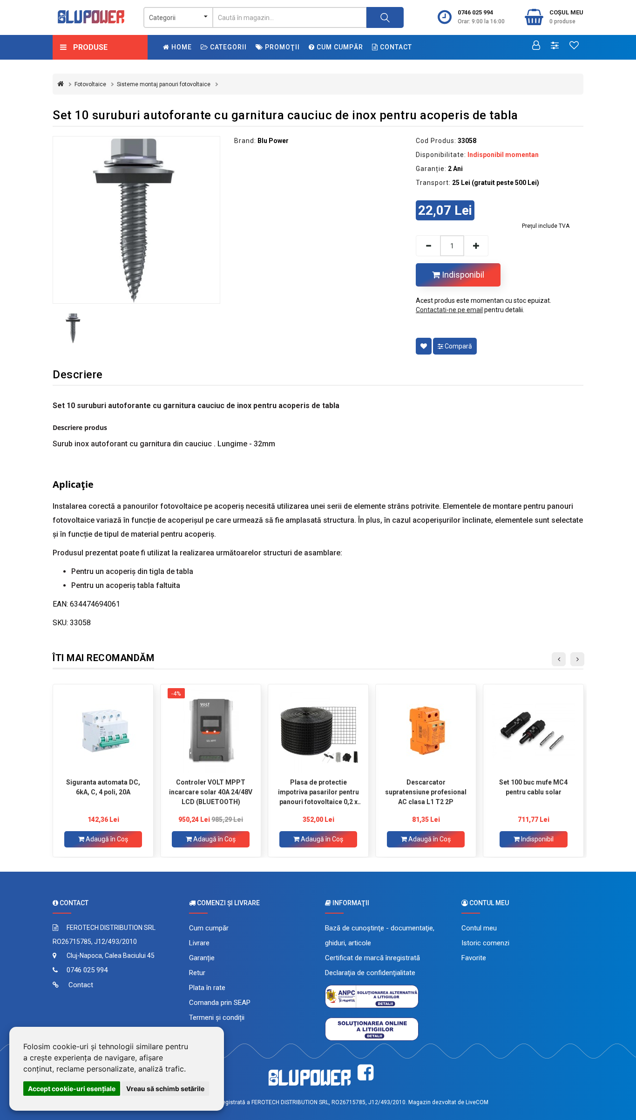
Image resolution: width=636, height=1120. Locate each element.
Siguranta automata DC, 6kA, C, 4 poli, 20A (103, 787)
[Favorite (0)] (574, 46)
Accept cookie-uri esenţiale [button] (71, 1089)
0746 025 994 (475, 12)
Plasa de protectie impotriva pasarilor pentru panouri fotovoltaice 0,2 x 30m (318, 792)
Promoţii (281, 47)
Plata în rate (207, 987)
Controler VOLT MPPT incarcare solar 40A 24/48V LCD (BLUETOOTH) (210, 792)
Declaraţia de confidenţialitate (370, 973)
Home (180, 47)
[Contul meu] (536, 46)
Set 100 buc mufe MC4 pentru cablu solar (533, 787)
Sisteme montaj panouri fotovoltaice (163, 84)
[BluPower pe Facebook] (365, 1073)
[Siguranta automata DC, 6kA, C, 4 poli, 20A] (103, 731)
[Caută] (385, 17)
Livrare (199, 943)
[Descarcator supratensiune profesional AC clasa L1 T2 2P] (425, 731)
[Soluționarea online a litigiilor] (372, 1028)
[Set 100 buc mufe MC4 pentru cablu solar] (533, 731)
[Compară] (555, 46)
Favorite (473, 958)
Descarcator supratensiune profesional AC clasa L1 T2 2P (426, 792)
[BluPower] (91, 16)
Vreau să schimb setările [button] (165, 1089)
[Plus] (476, 245)
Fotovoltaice (90, 84)
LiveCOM (477, 1102)
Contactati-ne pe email (449, 310)
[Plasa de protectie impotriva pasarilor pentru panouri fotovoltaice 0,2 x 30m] (318, 731)
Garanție (202, 958)
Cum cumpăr (339, 47)
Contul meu (479, 928)
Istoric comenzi (485, 943)
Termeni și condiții (216, 1017)
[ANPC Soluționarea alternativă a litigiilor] (372, 996)
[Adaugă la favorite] (424, 346)
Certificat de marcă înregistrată (372, 958)
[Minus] (428, 245)
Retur (197, 973)
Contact (395, 47)
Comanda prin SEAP (219, 1002)
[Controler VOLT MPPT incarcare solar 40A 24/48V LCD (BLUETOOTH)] (210, 731)
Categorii (227, 47)
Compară (457, 346)
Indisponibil (462, 275)
